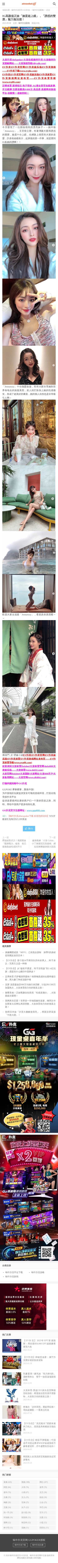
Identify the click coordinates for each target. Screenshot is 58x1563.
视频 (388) (25, 1482)
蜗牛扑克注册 (37, 1545)
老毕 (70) (7, 1492)
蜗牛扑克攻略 (37, 1272)
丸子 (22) (25, 1507)
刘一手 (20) (8, 1512)
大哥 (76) (25, 1487)
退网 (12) (7, 1522)
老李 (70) (43, 1487)
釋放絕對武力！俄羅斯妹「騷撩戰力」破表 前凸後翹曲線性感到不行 (14, 843)
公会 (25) (43, 1502)
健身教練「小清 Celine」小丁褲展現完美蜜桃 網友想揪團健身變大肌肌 (44, 843)
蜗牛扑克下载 (20, 1545)
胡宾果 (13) (26, 1517)
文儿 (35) (25, 1497)
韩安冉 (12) (26, 1522)
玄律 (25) (25, 1502)
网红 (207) (44, 1482)
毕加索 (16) (8, 1517)
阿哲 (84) (7, 1487)
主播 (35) (7, 1497)
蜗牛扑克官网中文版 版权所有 (41, 1555)
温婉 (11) (25, 1528)
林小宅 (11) (8, 1528)
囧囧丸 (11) (44, 1528)
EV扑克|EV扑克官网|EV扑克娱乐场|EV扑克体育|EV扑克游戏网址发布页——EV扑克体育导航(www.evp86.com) (29, 78)
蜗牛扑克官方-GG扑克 (29, 3)
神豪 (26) (7, 1502)
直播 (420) (8, 1482)
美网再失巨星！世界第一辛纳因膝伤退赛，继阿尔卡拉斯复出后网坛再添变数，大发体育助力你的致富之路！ (30, 1004)
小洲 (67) (25, 1492)
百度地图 (28, 1558)
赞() (30, 828)
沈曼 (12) (43, 1517)
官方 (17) (43, 1512)
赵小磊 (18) (26, 1512)
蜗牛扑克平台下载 (14, 1272)
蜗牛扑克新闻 (38, 10)
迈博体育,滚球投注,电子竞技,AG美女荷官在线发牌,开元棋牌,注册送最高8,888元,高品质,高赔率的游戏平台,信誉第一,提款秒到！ (29, 89)
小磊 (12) (43, 1522)
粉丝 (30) (43, 1497)
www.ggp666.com (36, 810)
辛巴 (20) (43, 1507)
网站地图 (21, 1558)
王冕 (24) (7, 1507)
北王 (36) (43, 1492)
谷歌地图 (37, 1558)
